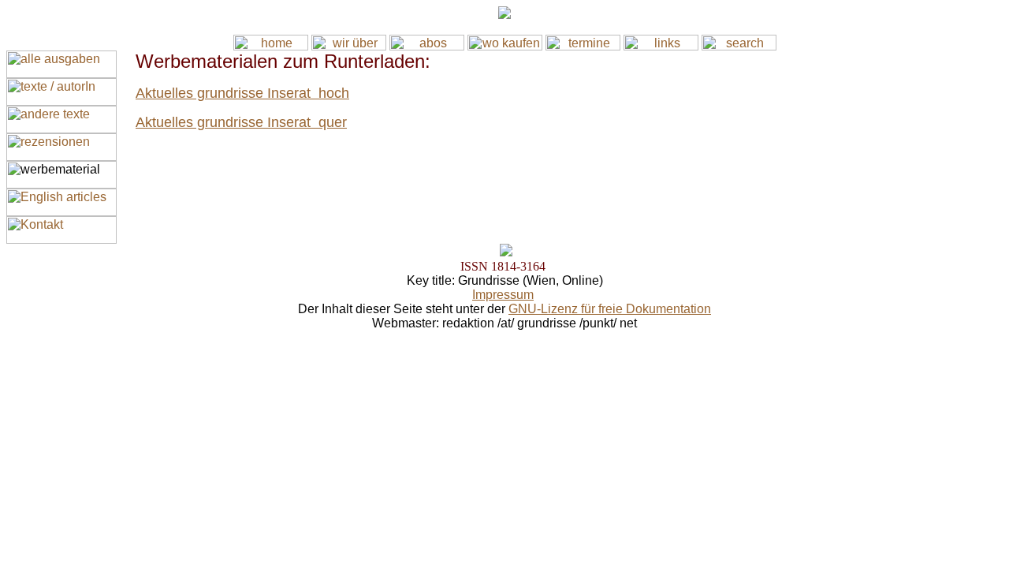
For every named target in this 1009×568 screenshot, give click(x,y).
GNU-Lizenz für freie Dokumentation (609, 309)
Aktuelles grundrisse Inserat (227, 93)
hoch (333, 93)
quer (332, 122)
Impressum (503, 294)
